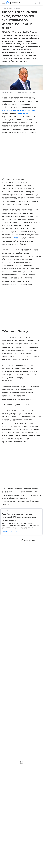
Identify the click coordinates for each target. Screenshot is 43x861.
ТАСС (18, 8)
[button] (21, 77)
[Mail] (7, 2)
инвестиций (23, 113)
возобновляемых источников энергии (18, 110)
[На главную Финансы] (14, 2)
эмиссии (16, 238)
